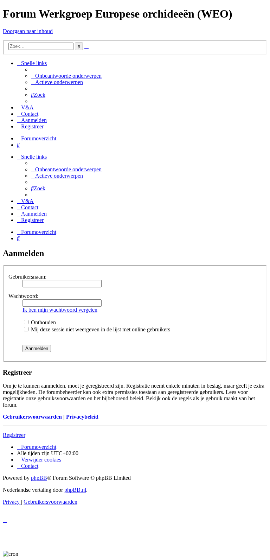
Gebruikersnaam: (27, 277)
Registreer (14, 435)
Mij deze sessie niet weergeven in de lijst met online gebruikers (100, 329)
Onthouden (43, 322)
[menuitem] (66, 76)
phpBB (39, 478)
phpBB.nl (75, 490)
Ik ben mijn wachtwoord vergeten (59, 310)
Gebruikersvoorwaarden (32, 417)
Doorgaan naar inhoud (28, 31)
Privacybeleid (82, 417)
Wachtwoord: (23, 296)
